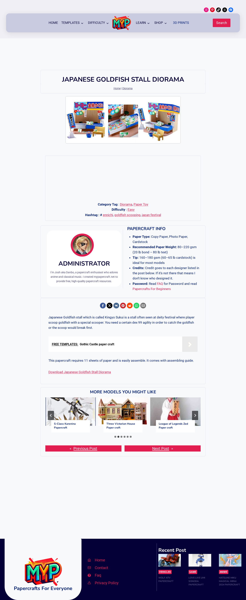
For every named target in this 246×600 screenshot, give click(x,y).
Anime (224, 572)
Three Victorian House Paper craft (120, 425)
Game (192, 572)
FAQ (160, 284)
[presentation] (70, 411)
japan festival (151, 215)
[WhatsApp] (136, 305)
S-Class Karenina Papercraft (65, 425)
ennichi (108, 215)
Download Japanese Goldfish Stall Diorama (79, 372)
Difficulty (96, 23)
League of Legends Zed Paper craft (173, 425)
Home (53, 23)
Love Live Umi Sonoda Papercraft (197, 581)
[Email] (143, 305)
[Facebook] (103, 305)
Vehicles (165, 572)
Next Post (160, 448)
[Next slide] (195, 415)
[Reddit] (130, 305)
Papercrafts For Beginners (152, 289)
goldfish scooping (127, 215)
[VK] (116, 305)
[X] (109, 305)
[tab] (115, 437)
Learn (141, 23)
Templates (70, 23)
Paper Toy (141, 204)
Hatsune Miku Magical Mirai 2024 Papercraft (229, 581)
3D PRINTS (181, 23)
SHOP (158, 23)
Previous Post (85, 448)
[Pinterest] (123, 305)
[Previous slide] (51, 415)
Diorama (127, 88)
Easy (131, 209)
